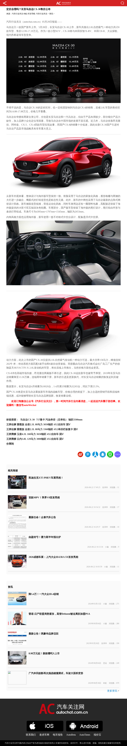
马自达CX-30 (27, 419)
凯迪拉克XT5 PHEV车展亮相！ (46, 477)
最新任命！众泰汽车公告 (42, 517)
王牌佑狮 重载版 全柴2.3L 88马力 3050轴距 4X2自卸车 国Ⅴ (38, 424)
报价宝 (97, 734)
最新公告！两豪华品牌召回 (43, 633)
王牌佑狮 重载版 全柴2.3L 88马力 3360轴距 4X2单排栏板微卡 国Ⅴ (42, 429)
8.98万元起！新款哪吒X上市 (44, 653)
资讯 (51, 14)
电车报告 (58, 734)
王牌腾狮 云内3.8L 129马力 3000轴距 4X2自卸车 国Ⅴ (35, 439)
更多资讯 (112, 690)
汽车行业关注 (17, 14)
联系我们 (31, 734)
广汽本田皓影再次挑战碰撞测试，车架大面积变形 (56, 673)
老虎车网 (44, 734)
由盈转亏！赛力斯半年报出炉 (45, 537)
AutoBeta (71, 734)
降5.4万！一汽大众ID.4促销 (44, 594)
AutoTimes (84, 734)
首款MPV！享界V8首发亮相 (44, 497)
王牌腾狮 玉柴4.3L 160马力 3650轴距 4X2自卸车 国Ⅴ (35, 434)
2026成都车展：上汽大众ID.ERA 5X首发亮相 (53, 557)
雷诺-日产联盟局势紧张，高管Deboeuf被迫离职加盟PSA (59, 614)
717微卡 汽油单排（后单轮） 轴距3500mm (59, 419)
